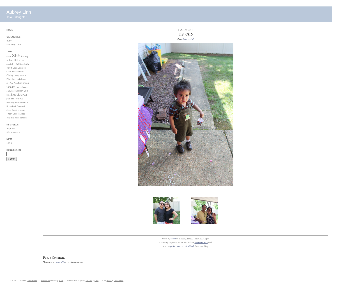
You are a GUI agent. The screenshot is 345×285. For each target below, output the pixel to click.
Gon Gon (14, 83)
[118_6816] (185, 185)
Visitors (10, 117)
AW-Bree (20, 64)
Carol (8, 72)
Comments (118, 280)
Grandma (23, 82)
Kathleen (19, 91)
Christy (9, 75)
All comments (13, 132)
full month (14, 79)
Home (9, 30)
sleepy (22, 110)
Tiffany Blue (11, 114)
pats (8, 99)
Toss (23, 114)
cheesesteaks (18, 72)
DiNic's (23, 75)
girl (7, 83)
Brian (15, 68)
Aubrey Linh (18, 12)
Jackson (25, 87)
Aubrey (24, 56)
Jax (8, 91)
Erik (8, 79)
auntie (21, 60)
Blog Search (14, 150)
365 (16, 55)
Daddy (17, 75)
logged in (60, 262)
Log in (9, 143)
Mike (8, 95)
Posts (109, 280)
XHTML (89, 280)
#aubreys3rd (188, 39)
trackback (190, 246)
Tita (18, 114)
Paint (24, 95)
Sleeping (15, 110)
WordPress (32, 280)
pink (12, 99)
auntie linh (10, 64)
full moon (23, 79)
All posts (10, 128)
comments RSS (201, 242)
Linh (26, 91)
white (17, 118)
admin (173, 238)
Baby (9, 40)
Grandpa (10, 87)
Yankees (23, 118)
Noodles (16, 94)
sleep (8, 110)
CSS (96, 280)
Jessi (12, 91)
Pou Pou (19, 98)
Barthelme (45, 280)
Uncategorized (13, 44)
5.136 (8, 56)
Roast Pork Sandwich (15, 106)
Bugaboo (22, 68)
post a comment (176, 246)
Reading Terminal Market (17, 102)
